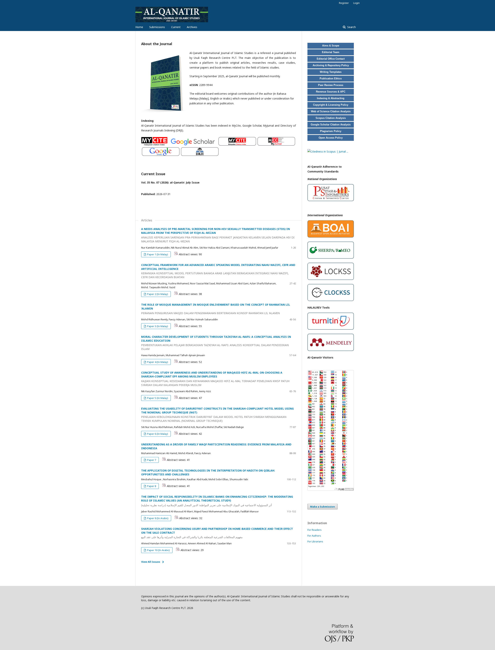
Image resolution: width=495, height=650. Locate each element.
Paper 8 (151, 486)
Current (176, 27)
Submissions (157, 27)
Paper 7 (151, 460)
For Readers (314, 530)
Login (356, 3)
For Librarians (315, 541)
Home (139, 27)
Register (344, 3)
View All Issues (150, 561)
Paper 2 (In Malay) (157, 294)
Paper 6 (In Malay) (157, 434)
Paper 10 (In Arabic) (158, 550)
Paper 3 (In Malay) (157, 326)
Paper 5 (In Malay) (157, 398)
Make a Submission (322, 506)
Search (351, 27)
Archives (192, 27)
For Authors (314, 535)
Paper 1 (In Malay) (157, 254)
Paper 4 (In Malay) (157, 362)
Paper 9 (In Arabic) (157, 518)
